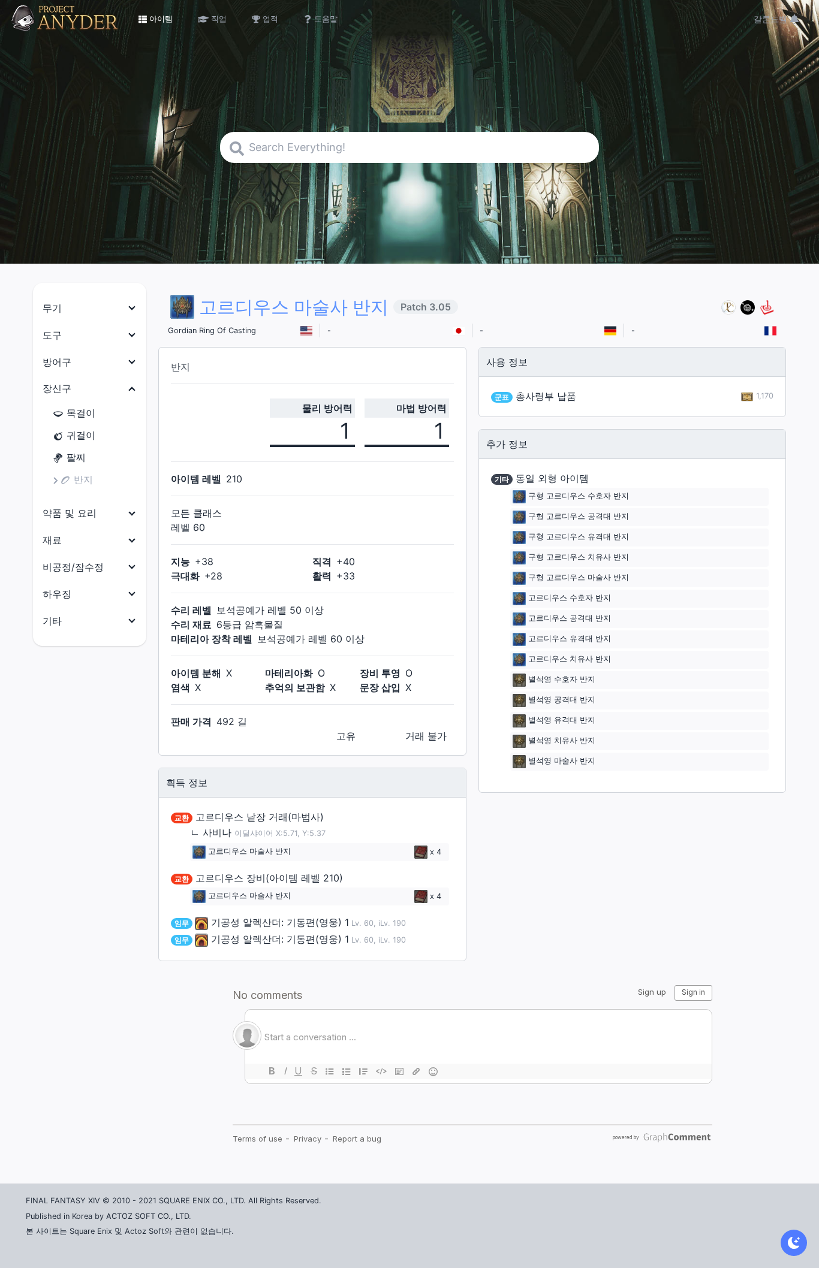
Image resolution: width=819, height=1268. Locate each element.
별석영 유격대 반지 (561, 720)
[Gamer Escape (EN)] (767, 307)
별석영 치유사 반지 (561, 740)
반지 (83, 479)
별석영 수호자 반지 (561, 679)
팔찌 (76, 457)
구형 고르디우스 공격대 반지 (578, 516)
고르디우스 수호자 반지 (569, 598)
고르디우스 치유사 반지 (569, 659)
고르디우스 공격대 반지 (569, 618)
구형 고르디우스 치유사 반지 (578, 557)
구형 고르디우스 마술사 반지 (578, 577)
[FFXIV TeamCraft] (728, 307)
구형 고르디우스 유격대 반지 (578, 537)
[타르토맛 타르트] (747, 307)
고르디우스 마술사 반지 (249, 851)
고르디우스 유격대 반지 (569, 639)
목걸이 (81, 413)
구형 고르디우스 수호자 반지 (578, 496)
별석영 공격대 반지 (561, 700)
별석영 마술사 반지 (561, 761)
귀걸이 (81, 435)
